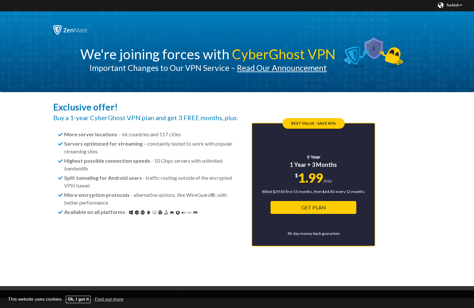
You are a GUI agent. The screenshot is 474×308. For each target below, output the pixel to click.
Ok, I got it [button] (78, 299)
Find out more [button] (109, 299)
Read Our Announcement (282, 67)
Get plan (313, 207)
